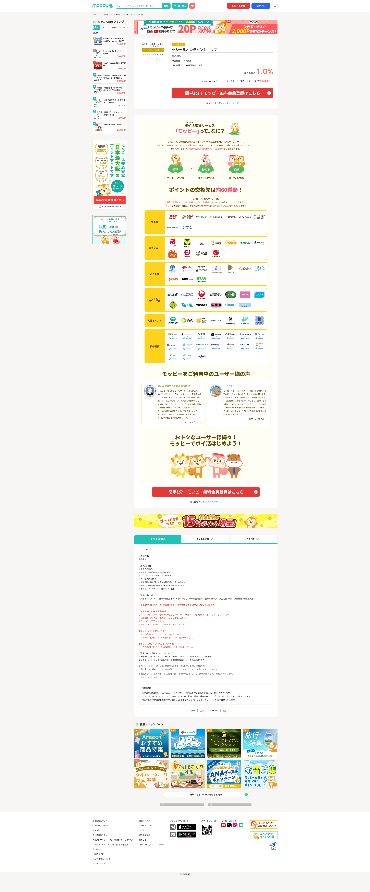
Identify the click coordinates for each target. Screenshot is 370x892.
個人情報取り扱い (100, 835)
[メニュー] (275, 6)
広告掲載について (100, 820)
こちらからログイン (230, 102)
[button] (92, 27)
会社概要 (96, 849)
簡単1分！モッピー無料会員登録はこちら (222, 93)
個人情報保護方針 (100, 825)
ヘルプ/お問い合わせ (101, 858)
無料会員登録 (238, 5)
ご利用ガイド (98, 854)
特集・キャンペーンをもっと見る (206, 794)
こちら (164, 624)
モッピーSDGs (98, 863)
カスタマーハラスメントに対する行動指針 (110, 844)
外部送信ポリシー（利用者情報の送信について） (113, 839)
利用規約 (96, 830)
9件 (160, 54)
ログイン (261, 5)
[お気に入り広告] (192, 6)
